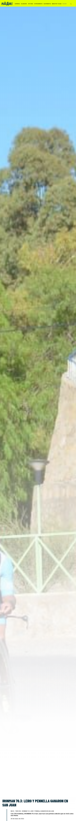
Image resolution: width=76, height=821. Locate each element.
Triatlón (18, 811)
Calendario (24, 3)
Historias (30, 3)
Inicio (12, 811)
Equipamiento (47, 4)
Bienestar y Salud (56, 4)
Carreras (17, 4)
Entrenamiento (38, 4)
